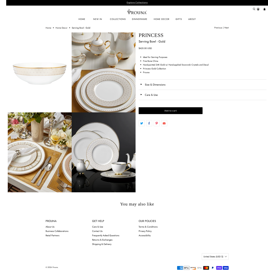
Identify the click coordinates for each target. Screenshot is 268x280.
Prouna (55, 267)
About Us (50, 226)
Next (226, 27)
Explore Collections (137, 2)
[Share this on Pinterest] (157, 123)
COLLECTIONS (118, 19)
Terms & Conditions (148, 226)
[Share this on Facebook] (149, 123)
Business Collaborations (57, 231)
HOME (81, 19)
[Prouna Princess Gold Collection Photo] (104, 152)
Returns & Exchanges (102, 240)
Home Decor (61, 28)
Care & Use (149, 95)
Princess (151, 35)
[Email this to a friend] (164, 123)
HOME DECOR (161, 19)
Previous (218, 27)
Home (48, 28)
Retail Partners (52, 235)
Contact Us (97, 231)
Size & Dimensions (152, 84)
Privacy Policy (145, 231)
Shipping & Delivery (101, 244)
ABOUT (192, 19)
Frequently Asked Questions (105, 235)
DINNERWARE (139, 19)
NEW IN (97, 19)
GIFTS (179, 19)
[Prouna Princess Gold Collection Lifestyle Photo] (104, 72)
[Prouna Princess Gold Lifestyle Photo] (40, 152)
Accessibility (145, 235)
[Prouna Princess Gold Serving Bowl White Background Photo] (40, 72)
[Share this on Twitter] (142, 123)
